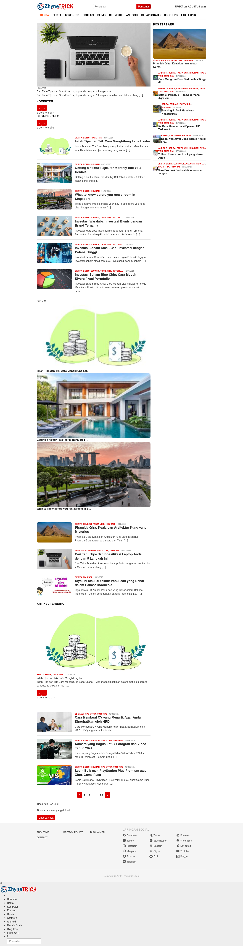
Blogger (184, 856)
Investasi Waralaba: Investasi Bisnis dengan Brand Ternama (108, 223)
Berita (78, 137)
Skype (157, 851)
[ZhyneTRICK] (55, 6)
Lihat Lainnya (46, 817)
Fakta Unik (99, 524)
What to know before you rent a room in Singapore (105, 196)
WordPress (186, 840)
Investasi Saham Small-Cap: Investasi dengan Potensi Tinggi (109, 249)
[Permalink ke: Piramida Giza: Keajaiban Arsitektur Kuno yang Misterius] (179, 44)
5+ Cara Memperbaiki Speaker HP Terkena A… (179, 128)
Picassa (131, 856)
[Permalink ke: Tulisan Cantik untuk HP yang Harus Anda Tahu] (155, 152)
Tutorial (118, 217)
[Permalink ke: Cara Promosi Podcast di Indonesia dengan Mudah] (155, 168)
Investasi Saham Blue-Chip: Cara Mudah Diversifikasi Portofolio (105, 276)
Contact (42, 837)
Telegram (131, 861)
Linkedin (158, 845)
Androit (162, 73)
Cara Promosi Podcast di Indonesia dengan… (180, 171)
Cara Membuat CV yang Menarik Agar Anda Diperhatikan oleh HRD (108, 719)
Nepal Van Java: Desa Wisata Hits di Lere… (183, 140)
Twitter (157, 835)
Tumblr (130, 840)
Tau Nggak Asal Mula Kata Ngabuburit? (178, 112)
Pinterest (185, 835)
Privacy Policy (73, 832)
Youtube (184, 851)
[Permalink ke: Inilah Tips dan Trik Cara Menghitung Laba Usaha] (93, 337)
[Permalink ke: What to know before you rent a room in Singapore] (93, 474)
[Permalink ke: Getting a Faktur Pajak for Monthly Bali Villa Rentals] (93, 405)
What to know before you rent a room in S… (64, 508)
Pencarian (144, 6)
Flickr (156, 856)
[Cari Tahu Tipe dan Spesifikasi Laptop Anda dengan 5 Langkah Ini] (93, 55)
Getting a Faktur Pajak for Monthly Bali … (62, 439)
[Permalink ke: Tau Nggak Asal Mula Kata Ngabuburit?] (157, 108)
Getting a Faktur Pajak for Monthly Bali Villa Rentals (108, 169)
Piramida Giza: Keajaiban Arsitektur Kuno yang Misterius (111, 529)
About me (43, 832)
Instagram (132, 845)
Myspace (131, 851)
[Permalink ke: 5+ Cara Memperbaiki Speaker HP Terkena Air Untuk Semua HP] (155, 124)
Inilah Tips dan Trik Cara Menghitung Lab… (63, 370)
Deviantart (185, 845)
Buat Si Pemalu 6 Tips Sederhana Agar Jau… (179, 96)
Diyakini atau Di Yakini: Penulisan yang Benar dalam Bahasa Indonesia (109, 582)
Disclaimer (97, 832)
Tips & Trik (96, 137)
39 (101, 795)
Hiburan (95, 164)
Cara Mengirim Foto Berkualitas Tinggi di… (182, 81)
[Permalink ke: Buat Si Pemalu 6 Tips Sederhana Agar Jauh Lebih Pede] (155, 93)
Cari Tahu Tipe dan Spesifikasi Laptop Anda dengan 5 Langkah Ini (74, 91)
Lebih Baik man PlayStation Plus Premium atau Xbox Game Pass (111, 772)
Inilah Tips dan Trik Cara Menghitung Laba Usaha (112, 141)
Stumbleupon (160, 840)
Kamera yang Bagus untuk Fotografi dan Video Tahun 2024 (110, 745)
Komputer (90, 550)
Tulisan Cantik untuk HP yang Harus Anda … (180, 156)
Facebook (132, 835)
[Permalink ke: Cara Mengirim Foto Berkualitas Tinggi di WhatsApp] (155, 77)
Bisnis (86, 137)
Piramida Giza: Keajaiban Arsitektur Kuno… (175, 65)
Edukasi (95, 217)
